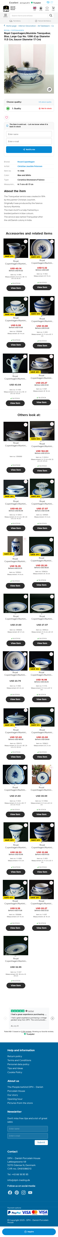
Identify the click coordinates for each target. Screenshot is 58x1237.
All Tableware (44, 26)
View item (16, 288)
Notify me (30, 150)
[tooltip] (16, 263)
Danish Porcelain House (13, 8)
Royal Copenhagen (26, 162)
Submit (41, 1142)
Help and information (21, 1050)
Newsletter (14, 1111)
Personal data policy (18, 1064)
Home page (11, 26)
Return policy (14, 1056)
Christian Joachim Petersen (30, 166)
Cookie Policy (14, 1072)
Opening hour (15, 1099)
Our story (12, 1095)
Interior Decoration (27, 26)
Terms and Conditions (19, 1060)
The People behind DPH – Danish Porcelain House (25, 1089)
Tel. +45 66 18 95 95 (17, 1174)
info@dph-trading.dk (18, 1180)
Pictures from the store (20, 1103)
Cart (53, 10)
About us (13, 1081)
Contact (12, 1151)
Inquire (31, 1232)
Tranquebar (4, 25)
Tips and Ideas (15, 1068)
